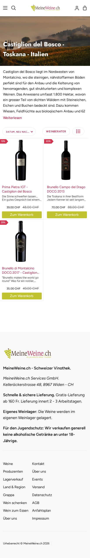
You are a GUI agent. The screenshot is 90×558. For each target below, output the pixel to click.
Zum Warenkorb (21, 215)
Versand (38, 487)
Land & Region (14, 487)
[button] (78, 131)
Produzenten (13, 471)
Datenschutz (42, 495)
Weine (8, 464)
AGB (35, 503)
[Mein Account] (75, 8)
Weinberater (56, 131)
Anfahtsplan (41, 510)
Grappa (8, 495)
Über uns (10, 518)
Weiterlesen (12, 118)
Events (37, 479)
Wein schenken (15, 503)
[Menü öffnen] (4, 7)
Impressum (40, 518)
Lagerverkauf (13, 479)
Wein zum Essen (15, 510)
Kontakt (38, 464)
